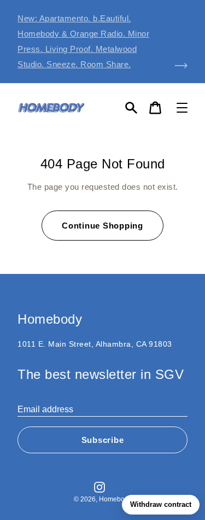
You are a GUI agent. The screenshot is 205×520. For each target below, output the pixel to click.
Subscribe (102, 440)
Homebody (115, 499)
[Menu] (182, 108)
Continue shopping (102, 225)
